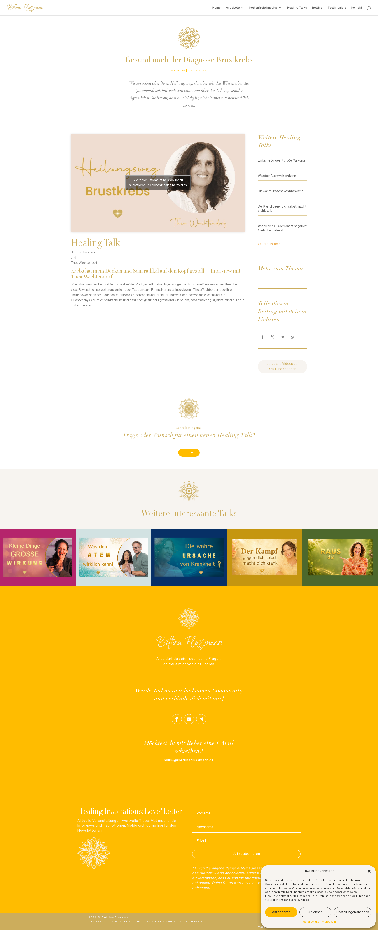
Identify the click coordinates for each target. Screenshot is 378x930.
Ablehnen (315, 912)
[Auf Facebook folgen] (177, 719)
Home (216, 7)
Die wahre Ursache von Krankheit (280, 191)
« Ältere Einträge (269, 244)
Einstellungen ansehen (352, 912)
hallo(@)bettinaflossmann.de (189, 760)
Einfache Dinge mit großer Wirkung (281, 160)
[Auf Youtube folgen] (189, 719)
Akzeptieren (281, 912)
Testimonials (337, 7)
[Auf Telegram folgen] (201, 719)
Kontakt (356, 7)
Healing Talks (297, 7)
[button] (369, 871)
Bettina (317, 7)
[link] (262, 337)
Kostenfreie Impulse (263, 7)
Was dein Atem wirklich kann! (277, 176)
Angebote (233, 7)
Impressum (97, 921)
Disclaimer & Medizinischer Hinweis (173, 921)
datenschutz (311, 921)
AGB (137, 921)
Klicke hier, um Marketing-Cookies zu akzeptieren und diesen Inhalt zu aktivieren (158, 183)
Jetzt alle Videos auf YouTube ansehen (282, 366)
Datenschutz (120, 921)
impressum (328, 921)
